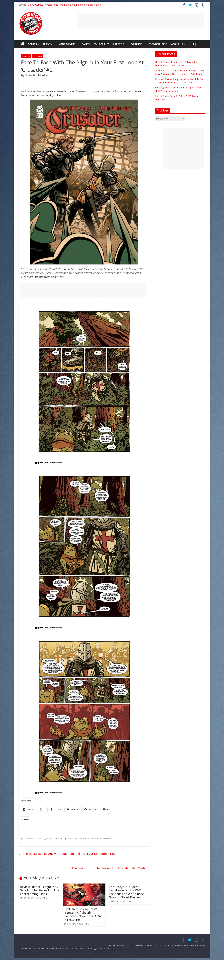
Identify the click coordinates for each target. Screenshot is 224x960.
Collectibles (101, 44)
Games (86, 44)
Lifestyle (118, 44)
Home (112, 945)
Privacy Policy (181, 945)
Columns (136, 44)
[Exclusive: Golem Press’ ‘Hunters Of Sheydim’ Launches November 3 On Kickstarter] (84, 885)
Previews (37, 56)
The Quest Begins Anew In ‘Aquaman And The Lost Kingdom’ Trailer (68, 854)
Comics (32, 44)
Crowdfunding (157, 44)
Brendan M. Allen (54, 838)
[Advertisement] (141, 20)
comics (70, 838)
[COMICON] (31, 13)
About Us (177, 44)
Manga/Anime (67, 44)
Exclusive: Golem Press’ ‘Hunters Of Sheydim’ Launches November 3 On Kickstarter (82, 914)
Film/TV (47, 44)
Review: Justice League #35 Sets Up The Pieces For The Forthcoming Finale (39, 890)
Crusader (79, 838)
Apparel (158, 945)
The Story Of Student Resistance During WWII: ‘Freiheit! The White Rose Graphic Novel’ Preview (126, 892)
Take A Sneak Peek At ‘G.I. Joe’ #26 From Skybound (54, 4)
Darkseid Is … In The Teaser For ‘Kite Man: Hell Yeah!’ (111, 868)
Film (128, 945)
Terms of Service (197, 945)
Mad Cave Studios (93, 838)
